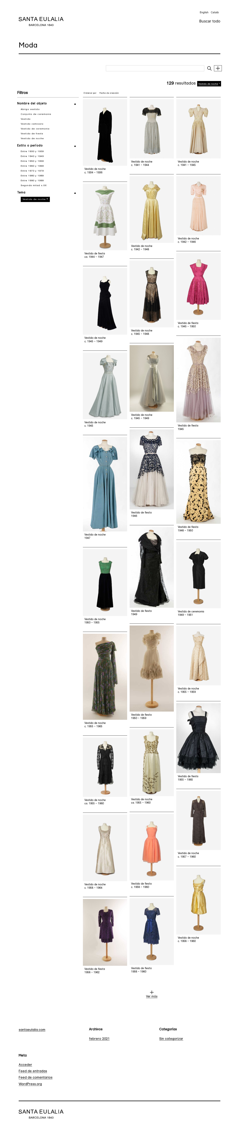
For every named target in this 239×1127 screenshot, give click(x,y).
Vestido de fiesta (32, 134)
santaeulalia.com (32, 1030)
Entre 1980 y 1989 (32, 176)
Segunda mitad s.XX (34, 185)
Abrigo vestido (30, 109)
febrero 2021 (99, 1039)
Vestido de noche (32, 138)
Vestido (26, 119)
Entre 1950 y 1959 (32, 161)
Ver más (151, 996)
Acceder (25, 1065)
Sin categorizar (171, 1039)
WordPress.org (30, 1084)
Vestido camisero (32, 124)
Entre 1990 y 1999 (32, 181)
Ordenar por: (90, 93)
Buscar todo (209, 21)
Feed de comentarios (35, 1077)
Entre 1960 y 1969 (32, 166)
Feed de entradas (33, 1071)
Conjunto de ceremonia (36, 114)
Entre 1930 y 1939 (32, 151)
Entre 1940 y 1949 (32, 156)
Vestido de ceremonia (35, 129)
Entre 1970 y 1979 (32, 171)
